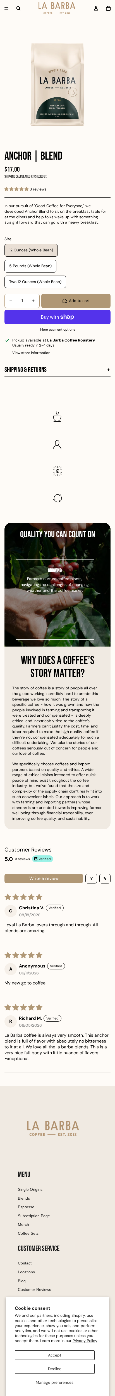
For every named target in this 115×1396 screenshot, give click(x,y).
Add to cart (79, 300)
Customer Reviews (34, 1289)
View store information (31, 352)
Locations (26, 1272)
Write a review (44, 878)
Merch (23, 1224)
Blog (22, 1281)
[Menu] (6, 8)
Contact (25, 1263)
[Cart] (108, 8)
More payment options (57, 329)
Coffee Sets (28, 1233)
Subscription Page (34, 1216)
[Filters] (91, 878)
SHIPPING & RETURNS (25, 370)
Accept (54, 1355)
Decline (54, 1368)
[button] (17, 189)
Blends (24, 1198)
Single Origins (30, 1189)
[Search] (18, 8)
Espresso (26, 1207)
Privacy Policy (85, 1340)
